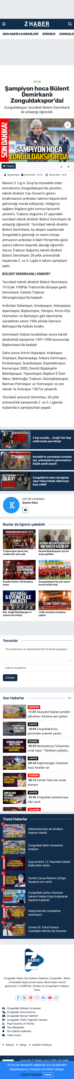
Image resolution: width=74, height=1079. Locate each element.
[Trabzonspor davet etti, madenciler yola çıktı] (19, 539)
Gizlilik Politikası (42, 1044)
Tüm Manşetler (15, 1027)
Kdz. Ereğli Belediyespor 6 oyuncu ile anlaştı (17, 613)
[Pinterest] (31, 998)
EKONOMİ (34, 707)
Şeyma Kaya (13, 174)
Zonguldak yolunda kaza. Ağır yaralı (48, 799)
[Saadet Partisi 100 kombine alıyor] (19, 569)
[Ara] (70, 24)
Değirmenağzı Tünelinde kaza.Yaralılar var (48, 765)
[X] (24, 998)
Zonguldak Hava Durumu (21, 1012)
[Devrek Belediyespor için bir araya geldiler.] (55, 539)
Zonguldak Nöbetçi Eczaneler (24, 1008)
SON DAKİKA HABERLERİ (20, 34)
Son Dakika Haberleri (19, 1031)
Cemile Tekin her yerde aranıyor (47, 782)
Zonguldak (34, 809)
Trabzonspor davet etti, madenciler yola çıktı (15, 552)
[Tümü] (69, 698)
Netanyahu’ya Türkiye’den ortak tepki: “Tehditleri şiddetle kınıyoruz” (48, 748)
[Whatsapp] (56, 998)
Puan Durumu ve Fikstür (20, 1023)
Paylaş (10, 166)
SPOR (37, 81)
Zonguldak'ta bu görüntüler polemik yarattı (44, 731)
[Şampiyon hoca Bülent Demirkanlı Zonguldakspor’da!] (37, 140)
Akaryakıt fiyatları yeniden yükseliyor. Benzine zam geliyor (49, 714)
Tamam (48, 1075)
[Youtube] (50, 998)
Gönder (10, 677)
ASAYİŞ (33, 724)
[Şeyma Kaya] (11, 504)
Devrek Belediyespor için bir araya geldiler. (54, 552)
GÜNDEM (48, 34)
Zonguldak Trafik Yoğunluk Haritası (27, 1019)
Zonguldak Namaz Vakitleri (22, 1015)
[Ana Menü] (4, 24)
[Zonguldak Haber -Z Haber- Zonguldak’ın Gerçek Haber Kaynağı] (37, 24)
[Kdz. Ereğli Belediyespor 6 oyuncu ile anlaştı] (19, 600)
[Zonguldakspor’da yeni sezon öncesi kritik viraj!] (55, 569)
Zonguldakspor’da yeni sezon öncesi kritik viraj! (54, 583)
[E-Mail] (25, 510)
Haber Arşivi (14, 1035)
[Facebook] (18, 998)
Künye (23, 1044)
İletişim (10, 1044)
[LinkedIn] (43, 998)
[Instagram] (37, 998)
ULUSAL (33, 741)
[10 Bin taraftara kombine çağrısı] (55, 600)
